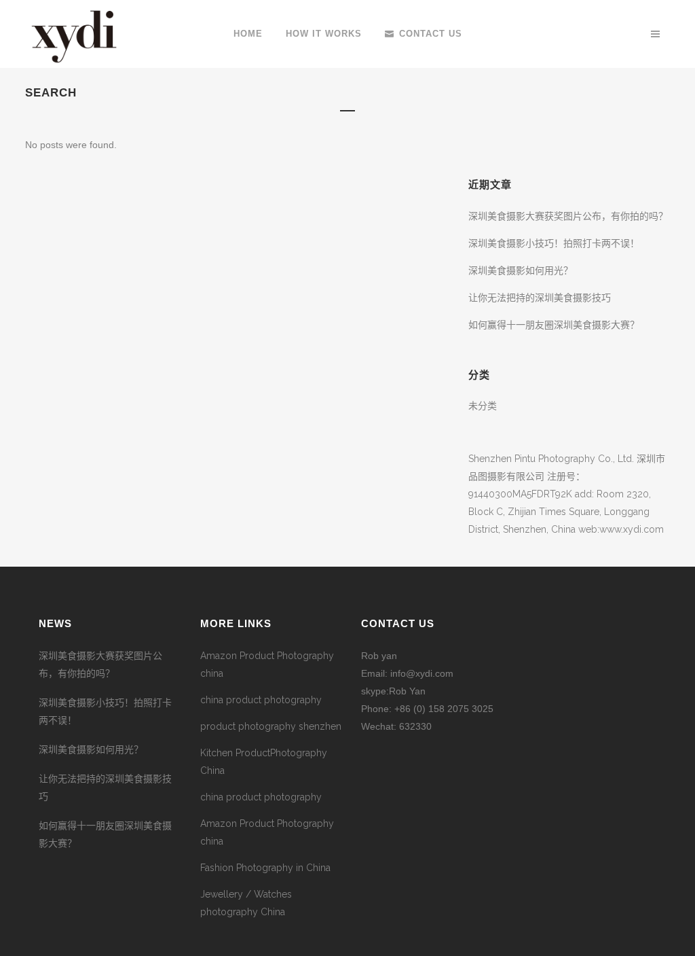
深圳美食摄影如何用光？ (520, 270)
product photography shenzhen (270, 726)
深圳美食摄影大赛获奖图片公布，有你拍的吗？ (568, 216)
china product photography (261, 699)
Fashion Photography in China (265, 867)
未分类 (482, 405)
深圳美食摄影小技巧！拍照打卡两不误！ (553, 243)
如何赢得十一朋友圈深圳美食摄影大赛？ (553, 324)
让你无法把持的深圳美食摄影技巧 (539, 297)
